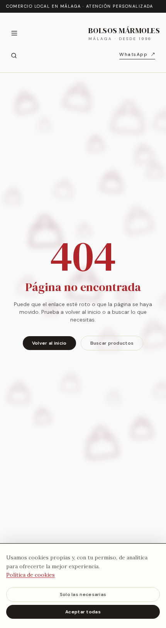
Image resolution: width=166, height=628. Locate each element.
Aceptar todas (83, 612)
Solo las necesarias (83, 594)
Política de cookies (30, 574)
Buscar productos (112, 343)
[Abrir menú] (14, 33)
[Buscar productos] (14, 55)
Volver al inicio (49, 343)
